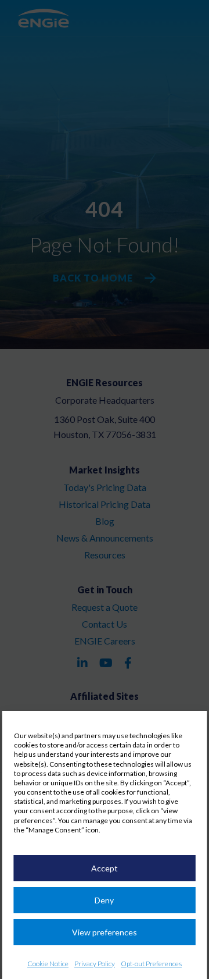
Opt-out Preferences (151, 963)
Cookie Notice (48, 963)
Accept (104, 868)
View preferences (104, 932)
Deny (104, 900)
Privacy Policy (94, 963)
